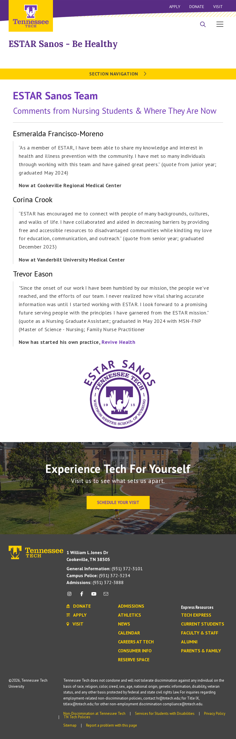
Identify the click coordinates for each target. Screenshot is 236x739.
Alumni (189, 642)
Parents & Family (201, 650)
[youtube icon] (94, 596)
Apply (174, 6)
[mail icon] (106, 596)
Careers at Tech (136, 642)
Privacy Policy (214, 713)
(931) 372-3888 (95, 582)
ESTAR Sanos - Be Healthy (63, 43)
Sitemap (70, 725)
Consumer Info (135, 650)
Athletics (129, 615)
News (124, 624)
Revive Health (118, 342)
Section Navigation (114, 74)
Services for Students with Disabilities (165, 713)
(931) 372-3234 (98, 575)
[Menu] (219, 24)
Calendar (129, 633)
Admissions (131, 606)
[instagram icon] (70, 596)
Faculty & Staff (199, 633)
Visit (218, 6)
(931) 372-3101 (104, 568)
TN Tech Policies (77, 717)
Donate (196, 6)
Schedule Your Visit (118, 502)
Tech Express (196, 615)
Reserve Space (133, 659)
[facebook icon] (81, 596)
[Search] (202, 24)
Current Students (202, 624)
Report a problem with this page (111, 725)
